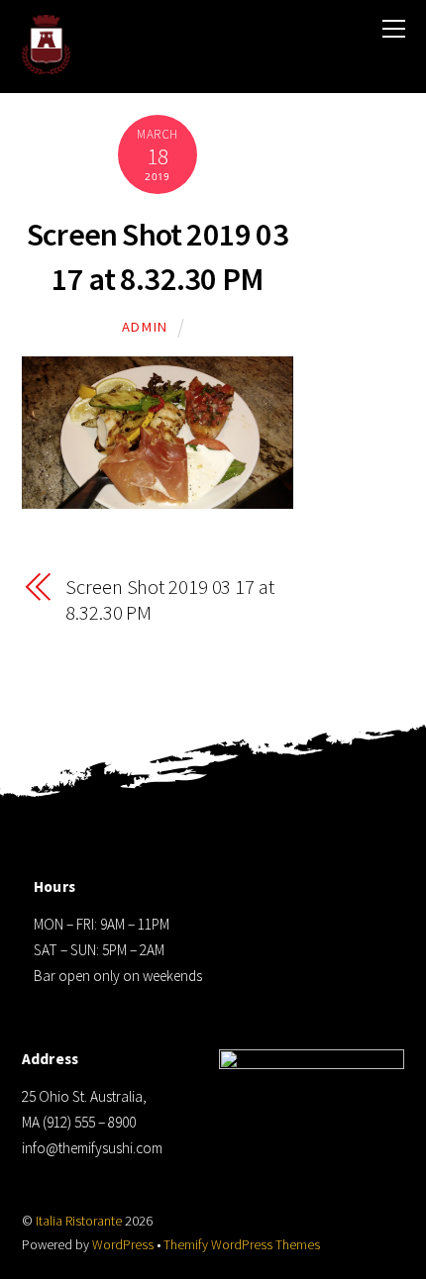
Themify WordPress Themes (241, 1244)
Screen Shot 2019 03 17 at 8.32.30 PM (169, 600)
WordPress (123, 1244)
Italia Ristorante (79, 1221)
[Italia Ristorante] (46, 61)
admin (145, 327)
